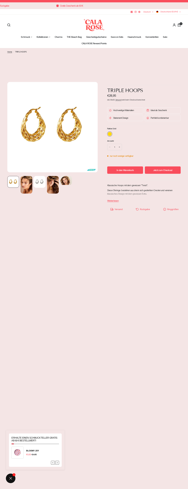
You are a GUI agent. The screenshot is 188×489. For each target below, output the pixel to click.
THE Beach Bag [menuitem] (74, 37)
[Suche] (9, 25)
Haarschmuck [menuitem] (134, 37)
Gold (109, 134)
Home (9, 52)
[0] (178, 25)
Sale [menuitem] (165, 37)
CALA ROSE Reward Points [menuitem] (94, 43)
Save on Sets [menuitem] (117, 37)
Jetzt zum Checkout (162, 170)
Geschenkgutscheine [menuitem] (96, 37)
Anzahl (110, 141)
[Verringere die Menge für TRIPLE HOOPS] (109, 147)
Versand (118, 100)
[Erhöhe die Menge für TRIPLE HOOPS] (119, 147)
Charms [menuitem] (58, 37)
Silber (116, 134)
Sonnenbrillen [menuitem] (151, 37)
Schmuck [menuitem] (25, 37)
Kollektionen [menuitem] (42, 37)
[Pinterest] (139, 12)
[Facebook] (132, 12)
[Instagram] (135, 12)
